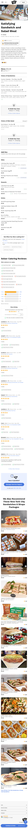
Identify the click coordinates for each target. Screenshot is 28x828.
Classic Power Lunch (6, 715)
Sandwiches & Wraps (16, 246)
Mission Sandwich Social (9, 529)
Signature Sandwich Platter (7, 598)
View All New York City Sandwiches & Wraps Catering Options (12, 791)
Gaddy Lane (5, 553)
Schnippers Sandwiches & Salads (9, 692)
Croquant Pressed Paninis (9, 576)
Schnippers (5, 693)
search (5, 242)
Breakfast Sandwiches (11, 323)
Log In (23, 2)
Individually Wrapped (8, 249)
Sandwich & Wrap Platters (7, 738)
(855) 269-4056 (17, 488)
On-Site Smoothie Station (12, 455)
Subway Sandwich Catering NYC (10, 623)
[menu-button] (2, 2)
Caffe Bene (5, 646)
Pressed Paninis (5, 575)
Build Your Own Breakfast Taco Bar (15, 438)
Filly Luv (5, 740)
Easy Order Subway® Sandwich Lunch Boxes (12, 621)
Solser (4, 34)
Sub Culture (5, 669)
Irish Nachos (9, 354)
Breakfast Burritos (10, 410)
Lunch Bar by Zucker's (8, 599)
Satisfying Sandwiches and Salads (14, 382)
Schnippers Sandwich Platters (8, 762)
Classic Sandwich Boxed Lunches (9, 668)
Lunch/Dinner (6, 246)
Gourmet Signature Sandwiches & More (10, 528)
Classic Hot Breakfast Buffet (13, 337)
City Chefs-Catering (7, 716)
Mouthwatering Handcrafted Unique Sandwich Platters (14, 551)
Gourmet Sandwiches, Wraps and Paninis (11, 645)
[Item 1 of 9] (14, 12)
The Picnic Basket (7, 786)
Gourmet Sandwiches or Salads (9, 785)
